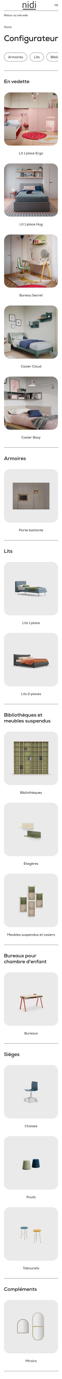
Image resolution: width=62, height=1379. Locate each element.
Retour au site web (16, 15)
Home (8, 27)
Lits (37, 57)
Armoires (15, 57)
